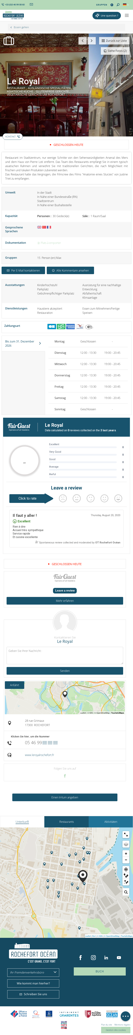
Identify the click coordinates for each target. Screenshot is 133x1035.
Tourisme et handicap (49, 1014)
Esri (94, 936)
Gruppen (101, 5)
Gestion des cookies (116, 1030)
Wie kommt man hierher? (33, 983)
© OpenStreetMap (111, 936)
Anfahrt (14, 685)
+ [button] (126, 853)
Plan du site (106, 1024)
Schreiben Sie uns (35, 994)
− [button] (126, 860)
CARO (112, 1014)
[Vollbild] (126, 834)
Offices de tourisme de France (18, 1014)
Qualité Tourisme (36, 1014)
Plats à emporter (50, 243)
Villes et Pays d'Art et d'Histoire (64, 1025)
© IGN (100, 936)
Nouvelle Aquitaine (93, 1014)
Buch (100, 971)
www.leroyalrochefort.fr (39, 755)
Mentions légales (122, 1024)
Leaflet (88, 936)
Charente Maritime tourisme (69, 1014)
